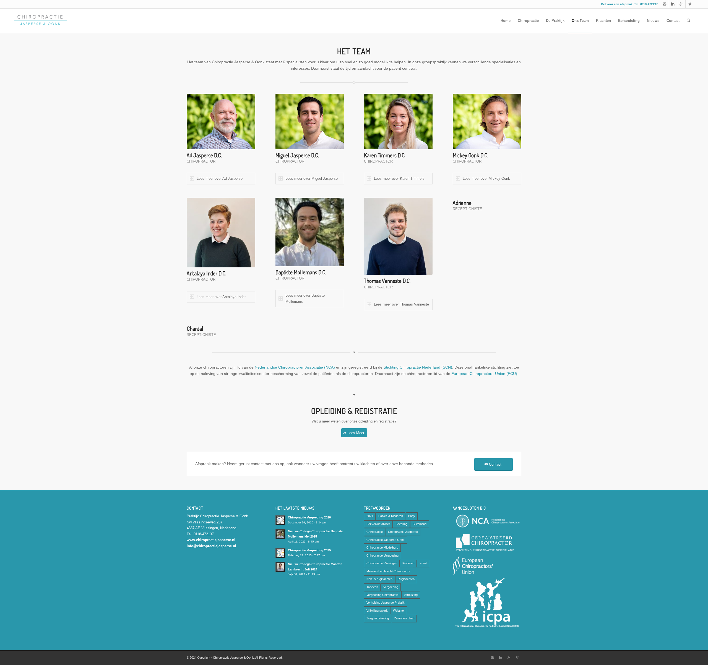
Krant (423, 563)
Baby (411, 516)
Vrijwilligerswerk (377, 610)
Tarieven (372, 587)
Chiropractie (374, 531)
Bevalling (401, 524)
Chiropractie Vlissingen (381, 563)
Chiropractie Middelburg (382, 547)
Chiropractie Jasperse (403, 531)
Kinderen (408, 563)
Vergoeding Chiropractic (382, 594)
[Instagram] (665, 4)
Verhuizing (411, 594)
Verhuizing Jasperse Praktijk (385, 602)
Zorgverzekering (377, 618)
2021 (369, 516)
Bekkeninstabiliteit (378, 524)
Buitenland (419, 524)
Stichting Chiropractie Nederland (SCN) (418, 367)
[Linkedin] (673, 4)
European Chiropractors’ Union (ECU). (484, 373)
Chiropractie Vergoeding (382, 555)
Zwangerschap (404, 618)
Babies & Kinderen (390, 516)
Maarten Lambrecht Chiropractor (388, 571)
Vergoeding (390, 587)
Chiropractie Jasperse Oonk (385, 539)
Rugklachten (406, 579)
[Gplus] (681, 4)
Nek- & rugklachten (379, 579)
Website (398, 610)
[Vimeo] (690, 4)
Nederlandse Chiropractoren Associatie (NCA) (295, 367)
